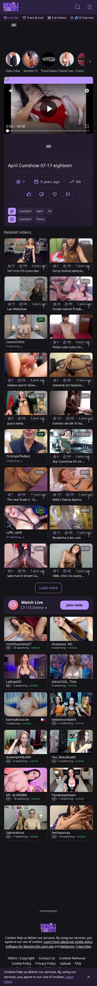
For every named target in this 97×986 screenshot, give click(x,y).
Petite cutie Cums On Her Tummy (68, 347)
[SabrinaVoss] (25, 822)
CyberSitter (84, 946)
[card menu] (44, 268)
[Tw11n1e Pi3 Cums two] (25, 256)
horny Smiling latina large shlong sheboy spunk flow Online (68, 271)
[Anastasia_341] (71, 634)
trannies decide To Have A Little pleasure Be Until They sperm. (68, 423)
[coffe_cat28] (25, 523)
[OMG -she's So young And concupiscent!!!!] (71, 561)
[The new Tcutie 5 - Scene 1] (25, 485)
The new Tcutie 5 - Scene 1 (23, 499)
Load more (48, 587)
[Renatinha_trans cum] (71, 523)
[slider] (48, 131)
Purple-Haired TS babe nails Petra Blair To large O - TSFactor (67, 309)
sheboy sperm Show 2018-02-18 (23, 385)
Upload (65, 963)
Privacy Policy (46, 963)
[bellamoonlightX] (71, 709)
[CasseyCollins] (25, 332)
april (39, 211)
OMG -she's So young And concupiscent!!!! (68, 575)
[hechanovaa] (71, 822)
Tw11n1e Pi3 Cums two (23, 271)
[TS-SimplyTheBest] (25, 447)
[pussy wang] (25, 408)
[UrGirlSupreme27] (25, 634)
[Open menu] (89, 6)
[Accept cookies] (88, 976)
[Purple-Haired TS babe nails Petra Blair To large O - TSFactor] (71, 294)
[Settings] (87, 91)
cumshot (25, 211)
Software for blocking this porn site (30, 946)
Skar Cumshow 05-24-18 (68, 461)
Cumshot (25, 219)
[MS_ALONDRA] (25, 785)
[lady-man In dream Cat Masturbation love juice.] (25, 561)
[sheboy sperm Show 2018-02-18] (25, 370)
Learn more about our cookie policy (68, 942)
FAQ (78, 963)
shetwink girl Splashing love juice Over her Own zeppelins (68, 385)
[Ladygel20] (25, 671)
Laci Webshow (17, 309)
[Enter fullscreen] (87, 126)
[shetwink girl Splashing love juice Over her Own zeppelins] (71, 370)
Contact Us (47, 958)
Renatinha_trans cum (66, 537)
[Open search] (77, 6)
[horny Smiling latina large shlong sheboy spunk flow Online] (71, 256)
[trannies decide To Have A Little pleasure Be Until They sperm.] (71, 408)
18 (49, 211)
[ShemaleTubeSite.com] (11, 7)
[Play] (48, 109)
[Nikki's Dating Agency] (71, 485)
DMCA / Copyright (21, 958)
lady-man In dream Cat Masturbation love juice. (22, 575)
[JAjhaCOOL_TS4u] (71, 671)
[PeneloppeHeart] (71, 785)
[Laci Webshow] (25, 294)
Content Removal (72, 958)
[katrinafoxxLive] (25, 709)
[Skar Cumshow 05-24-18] (71, 447)
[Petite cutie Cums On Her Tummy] (71, 332)
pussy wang (15, 423)
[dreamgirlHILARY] (25, 747)
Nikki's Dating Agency (67, 499)
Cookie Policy (21, 963)
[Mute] (11, 91)
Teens (40, 219)
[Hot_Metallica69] (71, 747)
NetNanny (67, 946)
